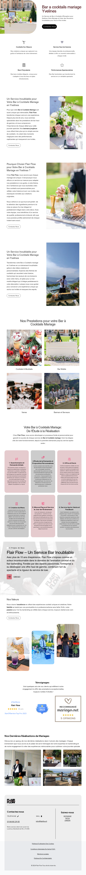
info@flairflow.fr (41, 821)
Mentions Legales (43, 854)
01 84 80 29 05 (13, 821)
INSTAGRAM (67, 816)
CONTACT (17, 577)
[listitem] (17, 471)
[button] (14, 296)
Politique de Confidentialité (43, 858)
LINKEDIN (67, 820)
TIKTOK (67, 818)
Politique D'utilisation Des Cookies (43, 843)
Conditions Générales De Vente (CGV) (43, 849)
